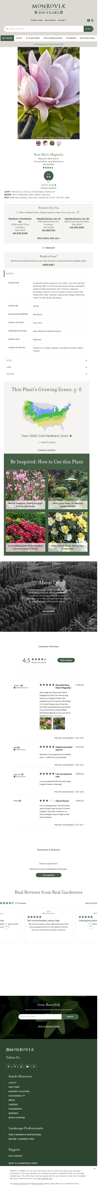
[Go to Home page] (49, 9)
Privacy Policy (38, 1184)
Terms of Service (21, 1184)
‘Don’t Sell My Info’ (45, 1178)
